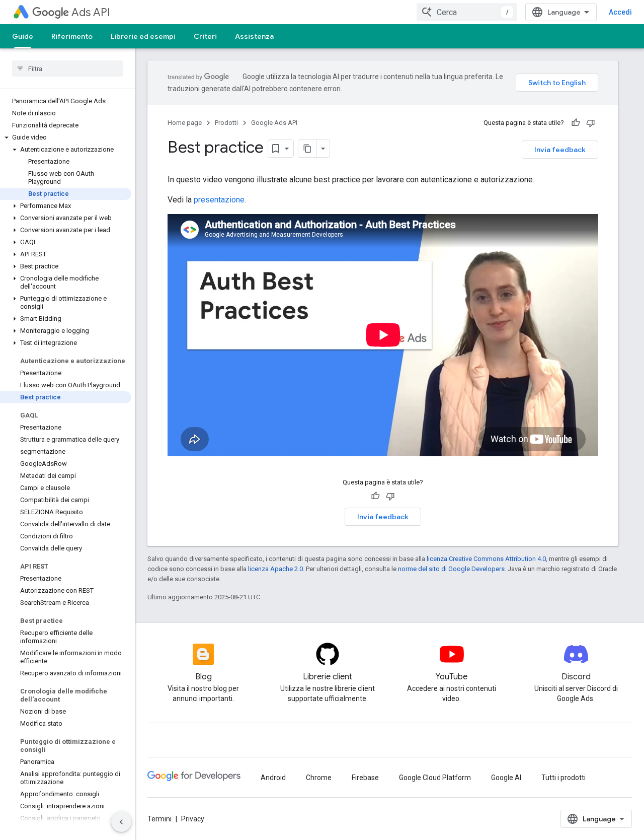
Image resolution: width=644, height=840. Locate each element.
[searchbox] (67, 68)
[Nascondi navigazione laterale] (121, 822)
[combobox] (467, 12)
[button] (65, 137)
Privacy (192, 819)
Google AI (506, 778)
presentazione (219, 199)
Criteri (205, 36)
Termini (159, 819)
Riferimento (72, 36)
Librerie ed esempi (143, 36)
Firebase (365, 778)
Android (273, 778)
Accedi (620, 12)
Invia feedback (560, 149)
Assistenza (254, 36)
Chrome (319, 778)
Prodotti (226, 122)
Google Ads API (274, 122)
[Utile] (575, 122)
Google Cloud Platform (435, 778)
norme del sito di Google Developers (451, 569)
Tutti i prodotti (563, 778)
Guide (22, 36)
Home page (185, 122)
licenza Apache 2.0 (275, 569)
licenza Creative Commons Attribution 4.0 (486, 559)
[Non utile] (590, 122)
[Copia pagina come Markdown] (307, 148)
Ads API (90, 12)
